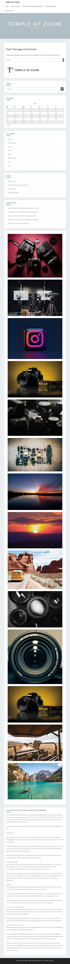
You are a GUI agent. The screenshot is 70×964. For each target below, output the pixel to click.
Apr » (8, 125)
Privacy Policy (10, 11)
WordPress (39, 960)
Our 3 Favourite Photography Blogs (32, 6)
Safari (9, 162)
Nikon (9, 154)
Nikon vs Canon (15, 6)
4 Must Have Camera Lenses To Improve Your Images (23, 219)
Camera (10, 139)
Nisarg (51, 960)
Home (7, 6)
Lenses (10, 150)
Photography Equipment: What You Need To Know (22, 216)
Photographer (12, 158)
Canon (9, 146)
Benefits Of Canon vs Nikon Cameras (18, 223)
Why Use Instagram (50, 6)
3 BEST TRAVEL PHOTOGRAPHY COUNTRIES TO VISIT (23, 208)
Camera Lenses (12, 143)
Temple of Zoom (12, 2)
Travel (9, 165)
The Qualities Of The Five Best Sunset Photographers (23, 212)
